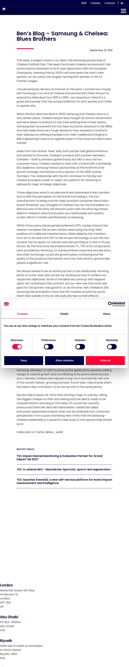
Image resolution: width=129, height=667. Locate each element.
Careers (95, 3)
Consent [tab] (22, 313)
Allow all (105, 360)
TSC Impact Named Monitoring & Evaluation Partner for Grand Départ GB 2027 (59, 457)
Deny (24, 360)
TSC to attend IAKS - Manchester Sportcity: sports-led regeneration (64, 469)
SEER (84, 3)
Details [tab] (64, 313)
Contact (109, 3)
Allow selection (65, 360)
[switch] (48, 346)
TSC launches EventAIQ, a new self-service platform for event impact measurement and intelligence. (64, 481)
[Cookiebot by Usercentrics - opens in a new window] (110, 304)
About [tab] (106, 313)
